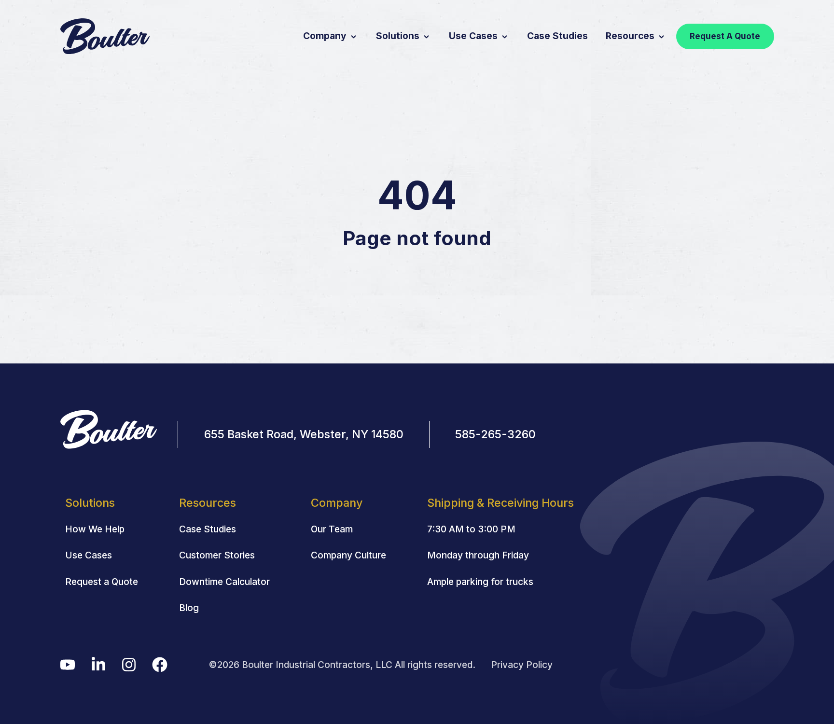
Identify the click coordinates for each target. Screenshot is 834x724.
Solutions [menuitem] (90, 503)
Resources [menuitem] (207, 503)
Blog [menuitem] (189, 607)
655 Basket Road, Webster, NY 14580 (303, 434)
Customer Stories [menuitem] (217, 555)
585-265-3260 (495, 434)
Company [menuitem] (336, 503)
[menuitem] (500, 503)
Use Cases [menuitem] (88, 555)
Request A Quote (725, 36)
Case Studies (557, 36)
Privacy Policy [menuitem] (522, 664)
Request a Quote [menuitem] (101, 581)
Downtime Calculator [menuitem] (224, 581)
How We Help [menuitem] (95, 529)
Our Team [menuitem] (332, 529)
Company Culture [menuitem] (348, 555)
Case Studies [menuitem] (207, 529)
